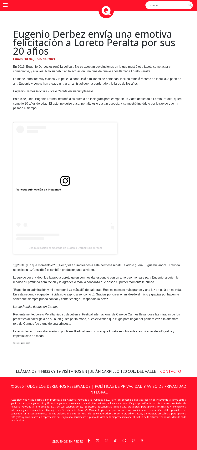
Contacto (170, 371)
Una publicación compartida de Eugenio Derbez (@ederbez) (65, 247)
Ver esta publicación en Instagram (38, 189)
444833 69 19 (50, 371)
